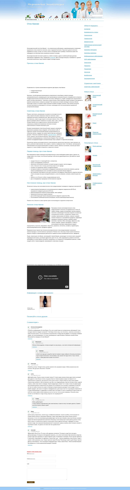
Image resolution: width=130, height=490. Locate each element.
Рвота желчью (97, 146)
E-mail (31, 458)
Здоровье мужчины (90, 53)
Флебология (88, 75)
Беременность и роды (91, 32)
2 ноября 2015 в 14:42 (35, 412)
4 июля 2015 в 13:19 (39, 343)
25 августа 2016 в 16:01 (43, 352)
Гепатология (88, 35)
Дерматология (88, 42)
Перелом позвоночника (97, 133)
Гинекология (88, 38)
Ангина (95, 155)
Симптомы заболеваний (91, 87)
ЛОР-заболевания (90, 59)
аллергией (52, 57)
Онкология (87, 62)
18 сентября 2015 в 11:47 (35, 375)
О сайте (42, 488)
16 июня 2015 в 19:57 (35, 328)
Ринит (94, 123)
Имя (30, 453)
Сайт (28, 463)
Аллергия (87, 29)
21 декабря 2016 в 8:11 (35, 431)
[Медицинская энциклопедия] (46, 8)
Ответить (30, 338)
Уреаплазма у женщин (97, 174)
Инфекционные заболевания (93, 56)
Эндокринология (89, 78)
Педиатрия (87, 69)
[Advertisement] (54, 36)
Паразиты (87, 66)
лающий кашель (52, 134)
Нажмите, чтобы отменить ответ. (34, 451)
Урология (87, 72)
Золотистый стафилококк (97, 165)
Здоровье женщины (90, 50)
